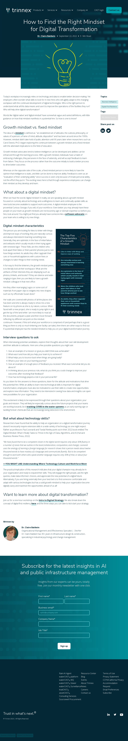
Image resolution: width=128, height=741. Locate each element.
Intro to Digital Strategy (51, 500)
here (34, 503)
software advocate (74, 214)
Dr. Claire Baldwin (46, 36)
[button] (39, 10)
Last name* (70, 596)
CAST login (99, 10)
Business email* (46, 608)
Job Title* (43, 630)
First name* (44, 596)
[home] (19, 10)
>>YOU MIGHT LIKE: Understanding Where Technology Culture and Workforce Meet (45, 463)
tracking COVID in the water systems (45, 406)
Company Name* (46, 619)
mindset (19, 133)
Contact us (113, 10)
